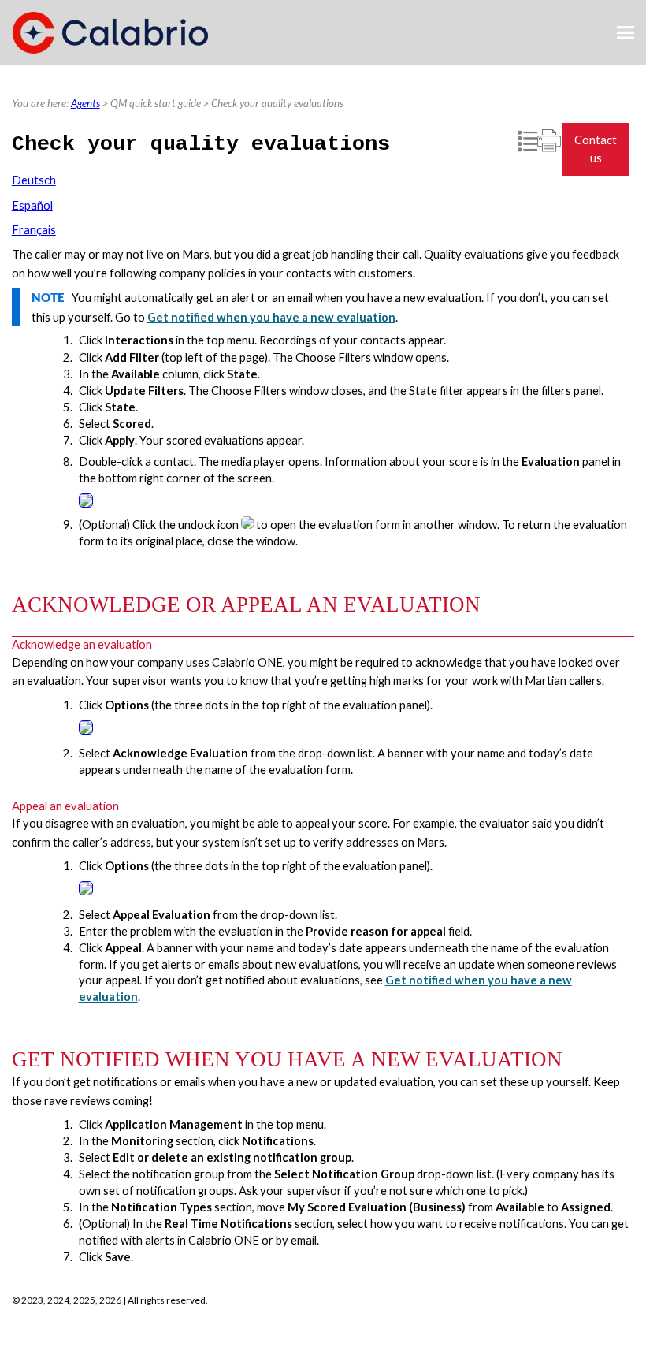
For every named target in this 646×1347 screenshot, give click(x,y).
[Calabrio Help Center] (110, 33)
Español (32, 205)
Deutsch (34, 180)
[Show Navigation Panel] (625, 33)
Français (34, 229)
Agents (85, 103)
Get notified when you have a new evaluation (271, 317)
